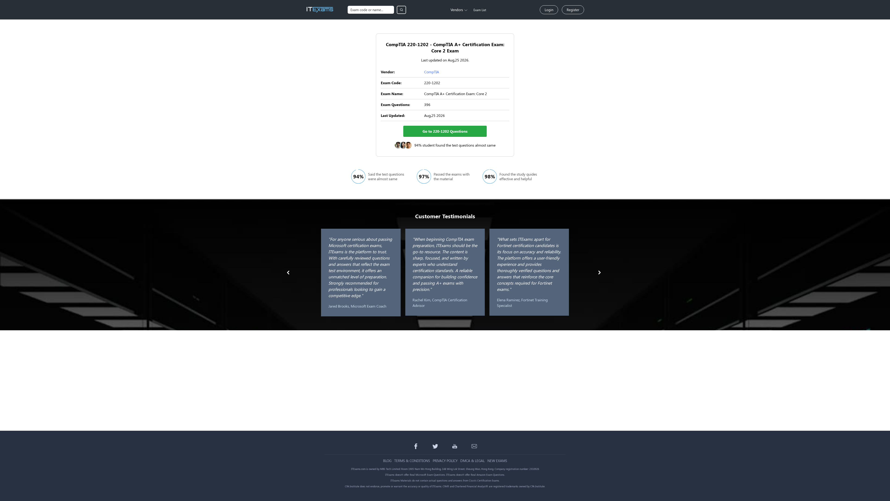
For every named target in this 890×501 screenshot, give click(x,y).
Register (573, 9)
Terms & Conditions (412, 460)
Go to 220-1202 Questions (445, 131)
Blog (387, 460)
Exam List (480, 9)
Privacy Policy (445, 460)
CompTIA (431, 71)
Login (549, 9)
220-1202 (432, 82)
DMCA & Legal (472, 460)
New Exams (497, 460)
